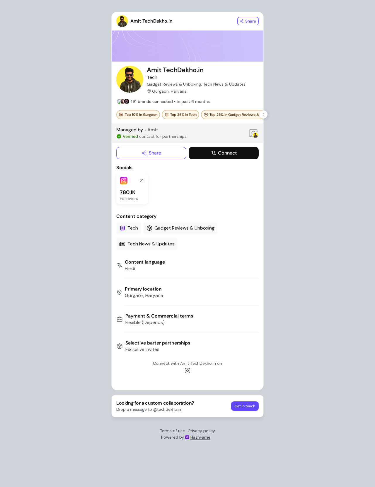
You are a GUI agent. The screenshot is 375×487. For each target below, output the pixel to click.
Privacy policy (201, 430)
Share (155, 153)
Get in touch (245, 406)
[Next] (263, 115)
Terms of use (172, 430)
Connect (227, 153)
